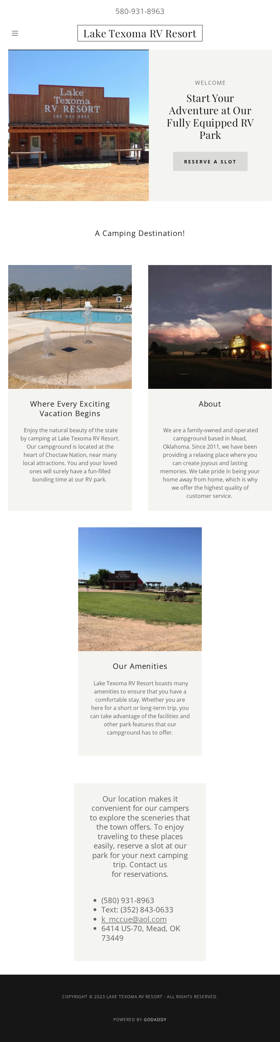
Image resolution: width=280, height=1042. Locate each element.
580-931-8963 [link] (140, 11)
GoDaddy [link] (155, 1020)
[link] (140, 35)
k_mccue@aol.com (134, 919)
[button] (28, 33)
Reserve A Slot (210, 161)
